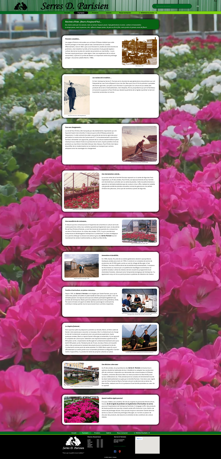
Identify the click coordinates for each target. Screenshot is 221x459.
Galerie (108, 13)
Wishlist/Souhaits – (149, 13)
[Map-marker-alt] (120, 451)
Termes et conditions (120, 446)
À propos (81, 13)
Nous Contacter (125, 13)
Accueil (67, 13)
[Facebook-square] (115, 451)
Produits (95, 13)
